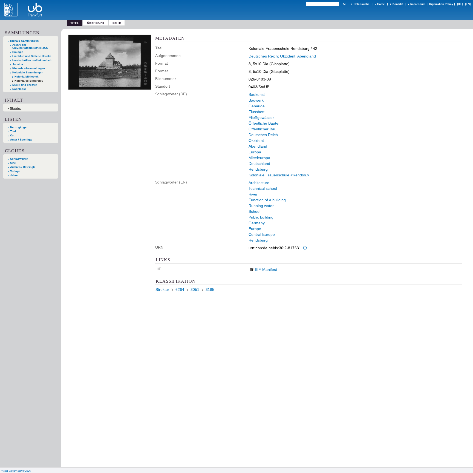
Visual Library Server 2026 (16, 470)
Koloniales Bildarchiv (29, 80)
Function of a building (267, 200)
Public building (261, 217)
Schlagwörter (19, 158)
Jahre (14, 175)
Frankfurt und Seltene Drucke (31, 56)
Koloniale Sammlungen (27, 72)
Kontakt (398, 3)
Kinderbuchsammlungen (28, 68)
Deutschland (259, 163)
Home (381, 3)
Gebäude (257, 106)
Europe (255, 229)
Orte (13, 162)
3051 (195, 289)
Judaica (17, 64)
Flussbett (256, 112)
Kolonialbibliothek (27, 76)
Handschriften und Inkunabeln (32, 60)
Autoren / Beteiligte (23, 166)
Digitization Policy (441, 3)
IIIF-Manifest (266, 269)
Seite (117, 23)
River (253, 194)
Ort (12, 135)
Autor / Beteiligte (21, 139)
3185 (210, 289)
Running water (261, 205)
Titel (13, 131)
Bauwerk (256, 100)
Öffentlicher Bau (262, 129)
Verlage (15, 171)
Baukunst (257, 94)
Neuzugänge (18, 127)
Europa (255, 152)
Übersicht (96, 23)
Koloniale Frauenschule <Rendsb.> (279, 175)
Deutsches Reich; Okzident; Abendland (282, 56)
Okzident (256, 140)
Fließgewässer (261, 117)
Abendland (258, 146)
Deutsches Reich (263, 135)
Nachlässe (19, 88)
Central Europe (262, 234)
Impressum (417, 3)
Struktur (15, 108)
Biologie (17, 51)
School (254, 211)
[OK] (344, 4)
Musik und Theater (24, 84)
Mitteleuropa (259, 158)
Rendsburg (258, 169)
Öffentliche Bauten (265, 123)
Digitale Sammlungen (24, 40)
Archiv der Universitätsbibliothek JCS (30, 46)
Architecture (259, 182)
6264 (179, 289)
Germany (257, 223)
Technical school (263, 188)
